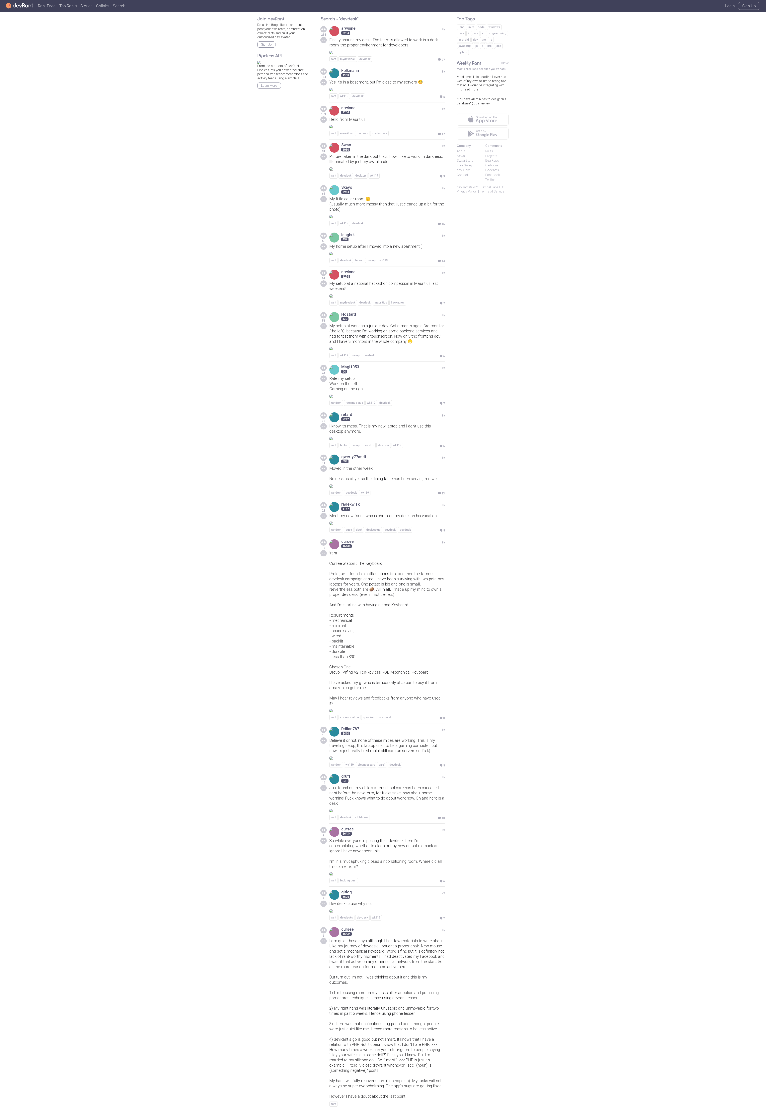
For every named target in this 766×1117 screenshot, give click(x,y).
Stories (86, 6)
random (336, 402)
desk (359, 529)
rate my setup (354, 402)
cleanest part (366, 764)
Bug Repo (492, 160)
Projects (491, 156)
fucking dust (348, 880)
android (463, 39)
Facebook (492, 175)
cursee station (349, 717)
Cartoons (491, 165)
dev (475, 39)
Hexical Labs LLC (492, 187)
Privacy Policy (467, 191)
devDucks (464, 170)
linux (471, 27)
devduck (405, 529)
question (368, 717)
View (505, 63)
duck (348, 529)
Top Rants (68, 6)
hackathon (398, 302)
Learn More (269, 85)
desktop (360, 175)
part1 (382, 764)
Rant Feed (47, 6)
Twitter (490, 180)
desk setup (373, 529)
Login (730, 6)
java (475, 33)
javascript (464, 45)
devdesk (364, 59)
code (481, 27)
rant (333, 59)
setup (371, 260)
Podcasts (492, 170)
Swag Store (465, 160)
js (476, 45)
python (462, 52)
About (461, 151)
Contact (462, 175)
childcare (361, 817)
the (484, 39)
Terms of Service (492, 191)
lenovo (359, 260)
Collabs (102, 6)
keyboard (384, 717)
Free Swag (464, 165)
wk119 (344, 96)
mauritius (346, 133)
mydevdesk (347, 59)
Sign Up (749, 6)
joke (498, 45)
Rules (489, 151)
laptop (344, 445)
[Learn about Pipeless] (259, 62)
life (489, 45)
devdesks (346, 917)
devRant (462, 187)
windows (494, 27)
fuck (461, 33)
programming (497, 33)
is (491, 39)
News (461, 156)
